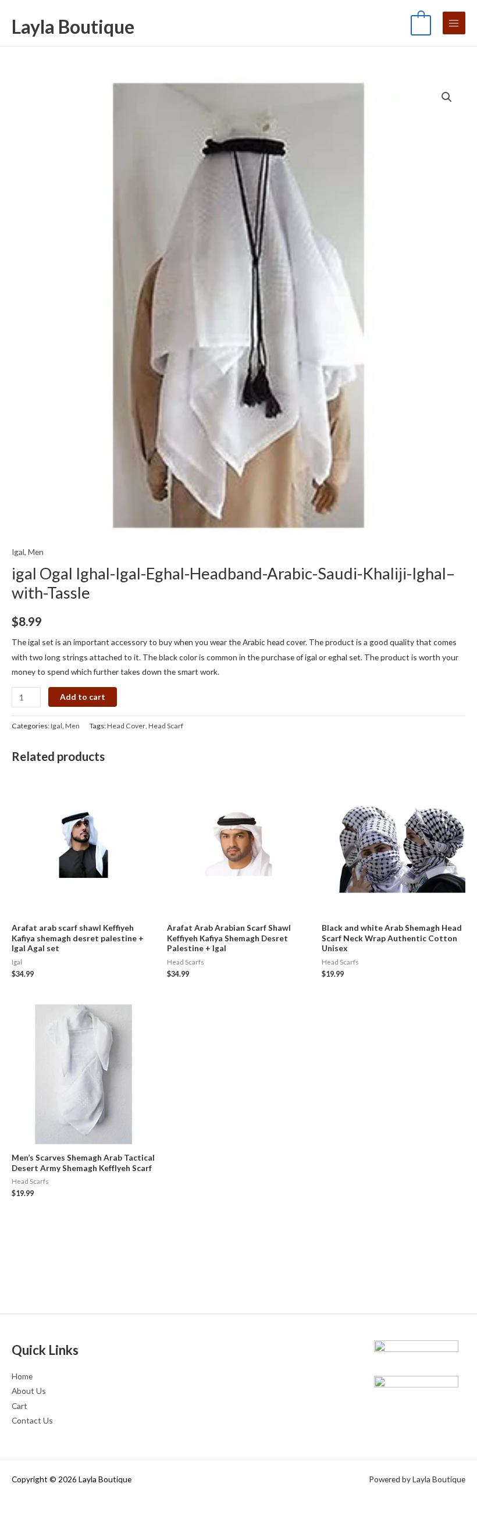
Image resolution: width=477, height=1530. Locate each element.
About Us (29, 1391)
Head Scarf (165, 725)
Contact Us (32, 1420)
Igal (18, 552)
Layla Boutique (73, 26)
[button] (446, 97)
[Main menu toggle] (454, 23)
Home (22, 1376)
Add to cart (82, 697)
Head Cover (126, 725)
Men (36, 552)
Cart (19, 1406)
